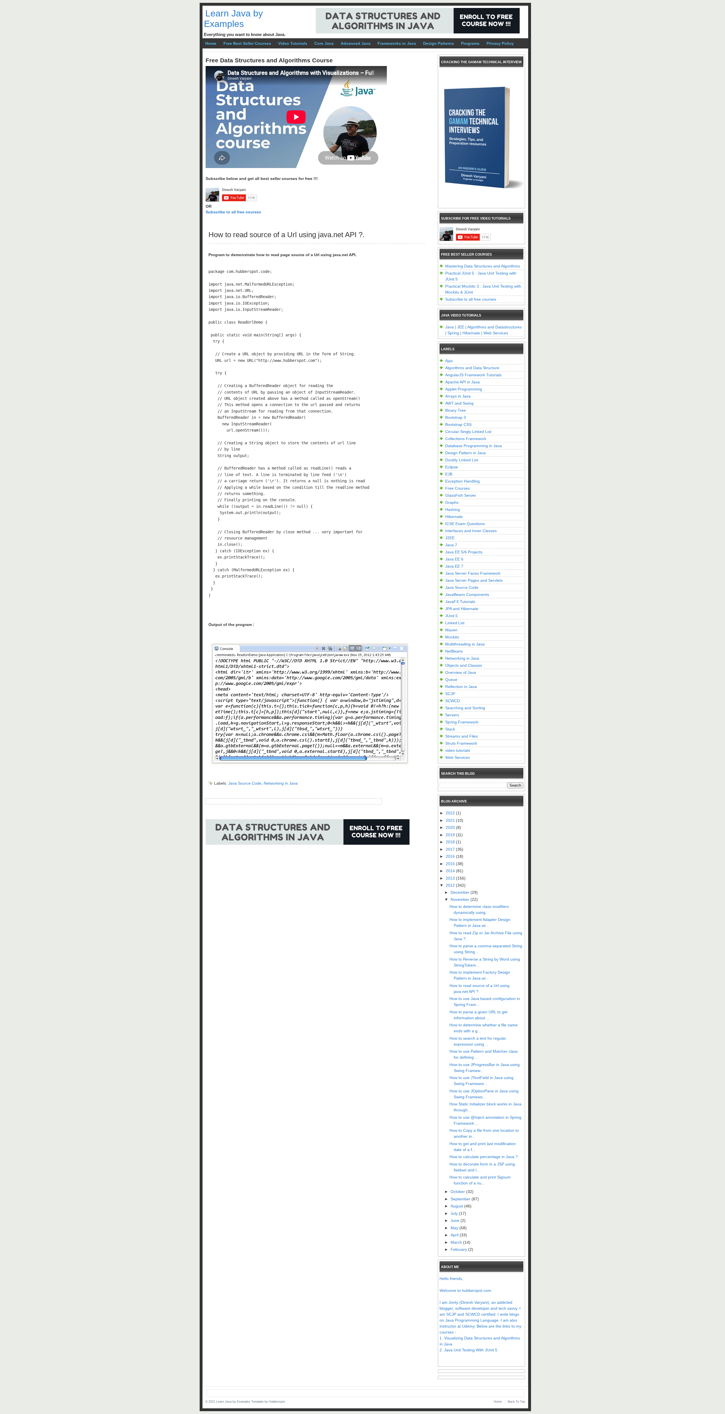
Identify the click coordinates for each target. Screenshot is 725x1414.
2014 (451, 871)
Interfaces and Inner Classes (471, 530)
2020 (451, 827)
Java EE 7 (454, 566)
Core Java (324, 43)
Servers (452, 715)
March (457, 1242)
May (455, 1228)
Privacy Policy (500, 43)
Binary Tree (455, 410)
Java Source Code (244, 783)
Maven (451, 630)
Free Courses (457, 488)
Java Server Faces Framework (472, 573)
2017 (451, 849)
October (458, 1191)
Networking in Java (281, 783)
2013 (451, 878)
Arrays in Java (458, 396)
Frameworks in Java (397, 43)
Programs (470, 43)
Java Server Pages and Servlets (474, 580)
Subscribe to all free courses (233, 212)
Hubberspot (277, 1401)
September (461, 1199)
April (455, 1235)
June (455, 1220)
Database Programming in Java (473, 445)
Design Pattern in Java (465, 453)
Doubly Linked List (461, 460)
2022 (451, 813)
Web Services (457, 757)
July (455, 1213)
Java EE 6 (454, 559)
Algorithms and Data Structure (472, 368)
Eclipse (451, 467)
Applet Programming (463, 389)
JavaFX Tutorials (460, 601)
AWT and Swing (459, 403)
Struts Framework (461, 743)
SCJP (450, 693)
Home (210, 43)
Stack (450, 729)
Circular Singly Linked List (468, 431)
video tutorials (457, 750)
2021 (451, 820)
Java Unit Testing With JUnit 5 (470, 1350)
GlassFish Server (460, 495)
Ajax (449, 360)
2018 (451, 842)
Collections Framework (465, 438)
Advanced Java (355, 43)
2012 (451, 885)
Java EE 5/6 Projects (463, 552)
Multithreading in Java (465, 644)
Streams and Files (461, 736)
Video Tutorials (292, 43)
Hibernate (454, 516)
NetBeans (454, 651)
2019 (451, 835)
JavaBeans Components (467, 594)
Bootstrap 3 (455, 417)
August (457, 1206)
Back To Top (516, 1401)
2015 (451, 863)
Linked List (454, 623)
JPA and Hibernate (461, 608)
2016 (451, 856)
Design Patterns (438, 43)
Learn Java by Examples (233, 18)
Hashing (452, 509)
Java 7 (451, 545)
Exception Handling (462, 481)
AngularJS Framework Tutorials (473, 375)
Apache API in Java (462, 382)
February (459, 1249)
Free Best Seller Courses (247, 43)
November (460, 899)
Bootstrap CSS (458, 424)
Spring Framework (461, 722)
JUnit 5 (451, 615)
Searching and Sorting (465, 708)
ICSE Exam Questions (465, 523)
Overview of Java (460, 672)
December (460, 892)
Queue (451, 679)
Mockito (452, 637)
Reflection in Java (461, 686)
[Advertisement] (309, 869)
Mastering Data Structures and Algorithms (482, 266)
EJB (448, 474)
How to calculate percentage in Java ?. (484, 1156)
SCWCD (452, 700)
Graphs (452, 502)
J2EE (450, 538)
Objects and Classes (463, 665)
